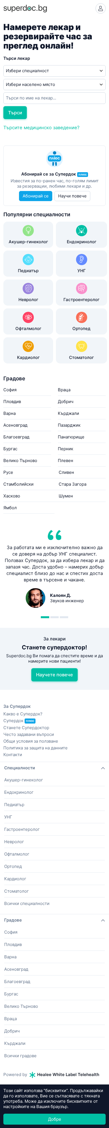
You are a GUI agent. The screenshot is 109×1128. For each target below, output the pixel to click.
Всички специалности (26, 903)
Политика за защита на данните (35, 748)
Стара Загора (72, 484)
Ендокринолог (19, 792)
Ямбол (10, 507)
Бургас (10, 448)
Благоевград (16, 437)
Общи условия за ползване (30, 741)
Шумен (66, 496)
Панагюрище (71, 437)
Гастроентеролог (22, 829)
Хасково (11, 496)
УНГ (8, 817)
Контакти (12, 754)
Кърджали (68, 413)
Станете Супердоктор (26, 727)
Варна (9, 413)
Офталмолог (16, 854)
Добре (54, 1119)
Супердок (18, 720)
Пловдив (12, 401)
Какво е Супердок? (22, 714)
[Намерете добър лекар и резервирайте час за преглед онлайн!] (25, 8)
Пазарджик (69, 425)
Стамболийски (18, 484)
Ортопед (13, 866)
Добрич (66, 401)
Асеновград (15, 425)
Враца (64, 389)
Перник (65, 448)
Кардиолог (15, 878)
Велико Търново (20, 460)
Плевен (65, 460)
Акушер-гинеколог (23, 780)
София (9, 389)
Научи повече (72, 196)
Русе (8, 472)
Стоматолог (16, 891)
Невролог (14, 841)
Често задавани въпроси (28, 734)
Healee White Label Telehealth (67, 1074)
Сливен (66, 472)
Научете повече (54, 674)
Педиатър (14, 804)
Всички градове (20, 1055)
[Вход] (101, 8)
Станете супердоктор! (54, 647)
